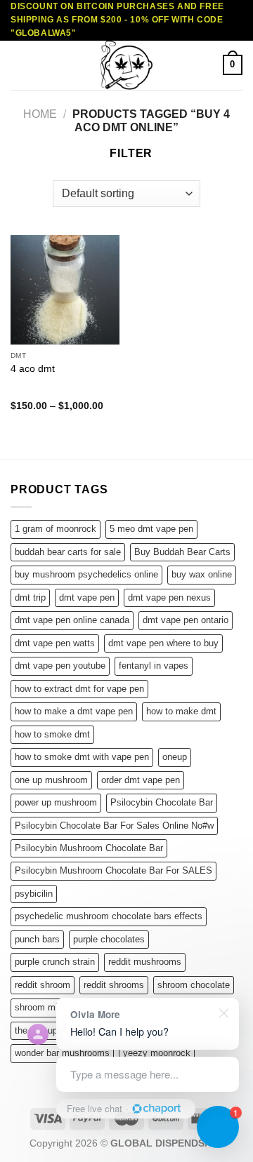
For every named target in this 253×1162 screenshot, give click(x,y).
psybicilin (34, 893)
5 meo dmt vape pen (151, 528)
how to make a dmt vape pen (74, 711)
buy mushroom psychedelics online (86, 574)
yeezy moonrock (156, 1053)
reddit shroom (42, 985)
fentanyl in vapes (153, 665)
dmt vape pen (87, 597)
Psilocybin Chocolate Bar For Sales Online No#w (114, 825)
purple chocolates (109, 939)
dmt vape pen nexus (169, 597)
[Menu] (19, 65)
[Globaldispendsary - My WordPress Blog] (126, 65)
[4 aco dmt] (65, 289)
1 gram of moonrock (55, 528)
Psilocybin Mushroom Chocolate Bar (89, 848)
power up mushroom (56, 802)
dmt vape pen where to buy (163, 643)
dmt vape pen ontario (185, 620)
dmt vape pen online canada (72, 620)
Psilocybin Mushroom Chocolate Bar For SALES (113, 870)
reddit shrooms (114, 985)
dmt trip (30, 597)
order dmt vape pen (140, 780)
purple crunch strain (55, 961)
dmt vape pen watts (55, 643)
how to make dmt (181, 711)
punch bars (37, 939)
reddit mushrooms (144, 961)
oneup (174, 757)
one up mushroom (51, 780)
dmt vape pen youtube (60, 665)
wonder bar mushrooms (62, 1053)
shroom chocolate (193, 985)
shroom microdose (52, 1007)
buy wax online (201, 574)
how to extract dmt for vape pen (79, 688)
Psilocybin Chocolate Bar (161, 802)
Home (40, 114)
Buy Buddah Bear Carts (182, 552)
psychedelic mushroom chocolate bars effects (108, 916)
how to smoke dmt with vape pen (82, 757)
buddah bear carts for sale (68, 552)
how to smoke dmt (52, 734)
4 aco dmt (33, 368)
